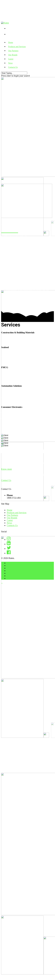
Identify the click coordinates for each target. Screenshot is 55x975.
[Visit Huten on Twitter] (9, 548)
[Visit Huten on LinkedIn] (9, 544)
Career (10, 520)
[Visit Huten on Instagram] (9, 539)
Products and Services (16, 512)
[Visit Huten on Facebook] (9, 553)
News (9, 523)
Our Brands (12, 518)
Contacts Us (13, 67)
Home (9, 510)
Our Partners (12, 515)
